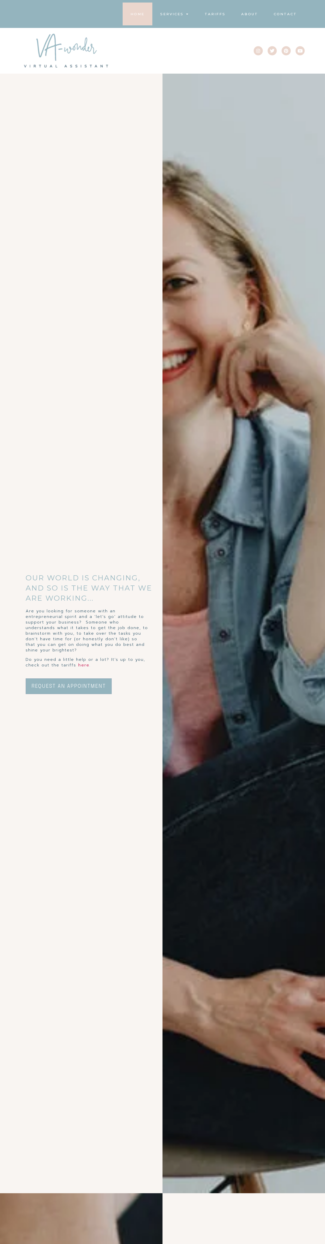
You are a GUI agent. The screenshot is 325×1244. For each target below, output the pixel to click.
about (249, 14)
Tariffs (215, 14)
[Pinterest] (286, 50)
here (83, 665)
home (137, 14)
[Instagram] (258, 50)
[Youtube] (300, 50)
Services (172, 14)
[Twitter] (272, 50)
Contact (285, 14)
